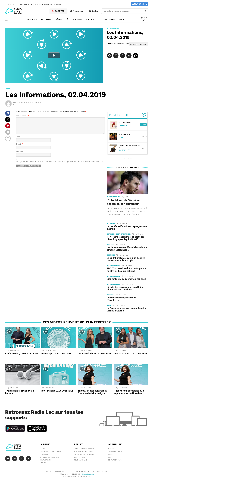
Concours (77, 19)
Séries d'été (62, 19)
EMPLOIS (43, 463)
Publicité (10, 4)
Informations (79, 457)
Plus (121, 19)
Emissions (32, 19)
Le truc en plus (115, 460)
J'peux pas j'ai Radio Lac (84, 454)
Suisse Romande (115, 451)
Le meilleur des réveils (84, 448)
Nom (18, 137)
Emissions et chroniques (50, 451)
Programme (77, 11)
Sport (110, 457)
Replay (94, 11)
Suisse (111, 454)
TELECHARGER (139, 44)
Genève (111, 448)
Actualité (46, 19)
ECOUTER (59, 11)
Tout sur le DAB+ (106, 19)
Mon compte (140, 4)
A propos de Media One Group (48, 4)
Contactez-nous (25, 4)
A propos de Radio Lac (49, 457)
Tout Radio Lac (80, 460)
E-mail (19, 144)
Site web (19, 151)
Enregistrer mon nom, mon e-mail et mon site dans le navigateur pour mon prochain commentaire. (59, 162)
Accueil (43, 448)
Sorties (90, 19)
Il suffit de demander (83, 451)
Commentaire (22, 116)
